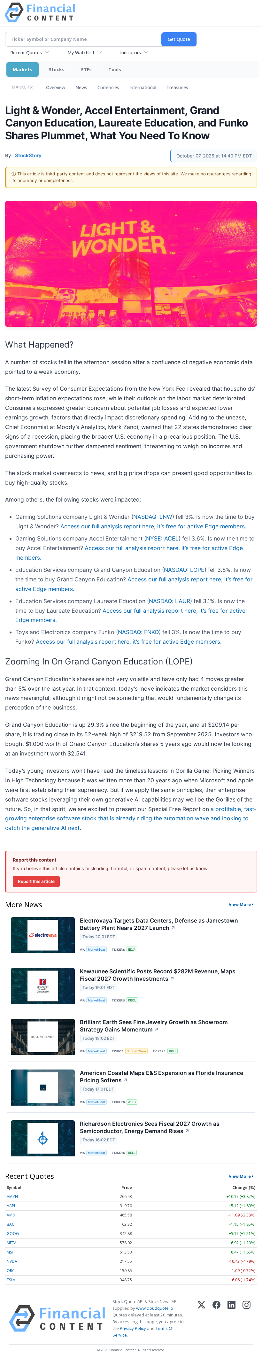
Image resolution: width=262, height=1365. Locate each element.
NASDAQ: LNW (152, 516)
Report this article (36, 881)
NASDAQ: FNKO (138, 632)
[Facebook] (216, 1318)
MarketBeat (96, 949)
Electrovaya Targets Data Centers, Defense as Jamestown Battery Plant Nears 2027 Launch (159, 924)
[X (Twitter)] (201, 1318)
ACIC (132, 1102)
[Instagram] (246, 1318)
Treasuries (177, 87)
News (81, 87)
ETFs (86, 69)
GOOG (13, 1233)
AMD (11, 1215)
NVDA (12, 1261)
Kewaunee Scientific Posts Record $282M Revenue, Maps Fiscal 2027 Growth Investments (157, 975)
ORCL (12, 1270)
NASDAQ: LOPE (184, 569)
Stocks (57, 69)
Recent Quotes (26, 53)
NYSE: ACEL (162, 538)
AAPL (11, 1205)
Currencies (108, 87)
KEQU (132, 1000)
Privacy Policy (133, 1328)
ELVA (131, 949)
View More (240, 904)
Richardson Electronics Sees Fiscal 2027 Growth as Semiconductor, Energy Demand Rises (150, 1127)
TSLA (11, 1280)
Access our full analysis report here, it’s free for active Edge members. (153, 526)
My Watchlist (81, 53)
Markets (22, 69)
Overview (55, 87)
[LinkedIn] (231, 1318)
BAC (10, 1224)
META (12, 1243)
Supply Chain (136, 1051)
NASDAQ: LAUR (169, 601)
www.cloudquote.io (154, 1308)
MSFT (11, 1252)
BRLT (172, 1051)
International (142, 87)
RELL (131, 1152)
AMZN (12, 1196)
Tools (114, 69)
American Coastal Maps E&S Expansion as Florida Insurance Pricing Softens (161, 1077)
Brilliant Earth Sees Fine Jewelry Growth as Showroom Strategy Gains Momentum (154, 1026)
